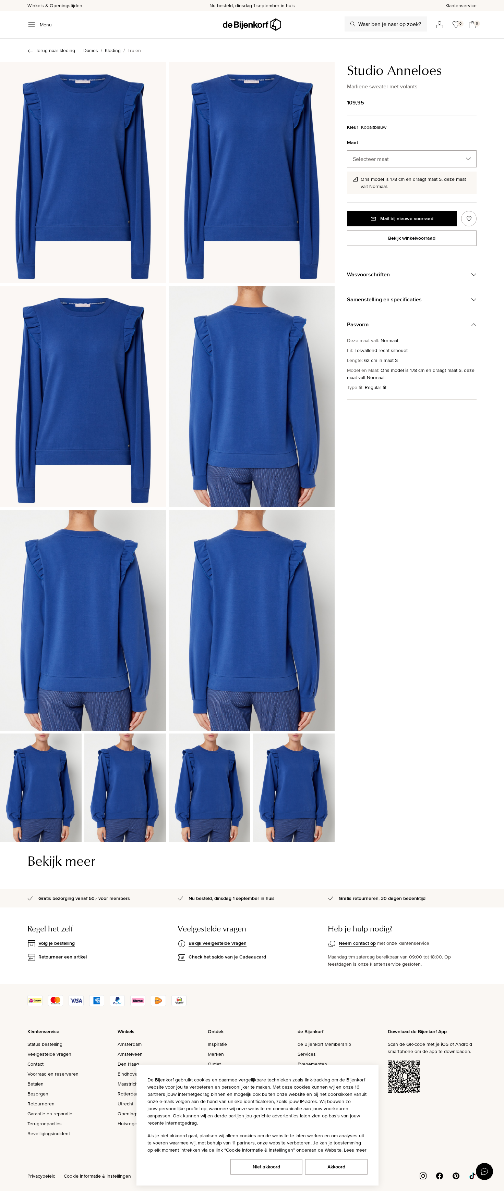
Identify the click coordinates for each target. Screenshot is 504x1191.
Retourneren (41, 1103)
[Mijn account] (439, 25)
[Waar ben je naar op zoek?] (352, 23)
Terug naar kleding (55, 50)
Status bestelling (44, 1044)
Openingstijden (134, 1113)
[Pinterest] (456, 1175)
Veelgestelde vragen (49, 1054)
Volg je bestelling (56, 943)
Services (307, 1054)
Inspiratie (217, 1044)
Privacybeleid (41, 1176)
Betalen (35, 1084)
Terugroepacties (44, 1123)
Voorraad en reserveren (53, 1074)
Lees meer (355, 1150)
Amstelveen (130, 1054)
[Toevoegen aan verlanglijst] (469, 218)
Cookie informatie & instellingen (97, 1176)
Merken (216, 1054)
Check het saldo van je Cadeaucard (227, 956)
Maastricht (128, 1084)
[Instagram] (423, 1175)
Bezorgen (37, 1093)
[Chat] (484, 1171)
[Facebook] (439, 1175)
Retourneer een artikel (62, 956)
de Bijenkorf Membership (324, 1044)
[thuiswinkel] (179, 1004)
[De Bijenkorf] (252, 24)
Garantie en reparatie (49, 1113)
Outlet (214, 1064)
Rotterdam (129, 1093)
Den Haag (128, 1064)
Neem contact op (357, 943)
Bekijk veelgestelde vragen (218, 943)
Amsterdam (130, 1044)
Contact (35, 1064)
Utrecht (125, 1103)
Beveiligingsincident (48, 1133)
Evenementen (312, 1064)
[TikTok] (472, 1175)
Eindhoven (129, 1074)
